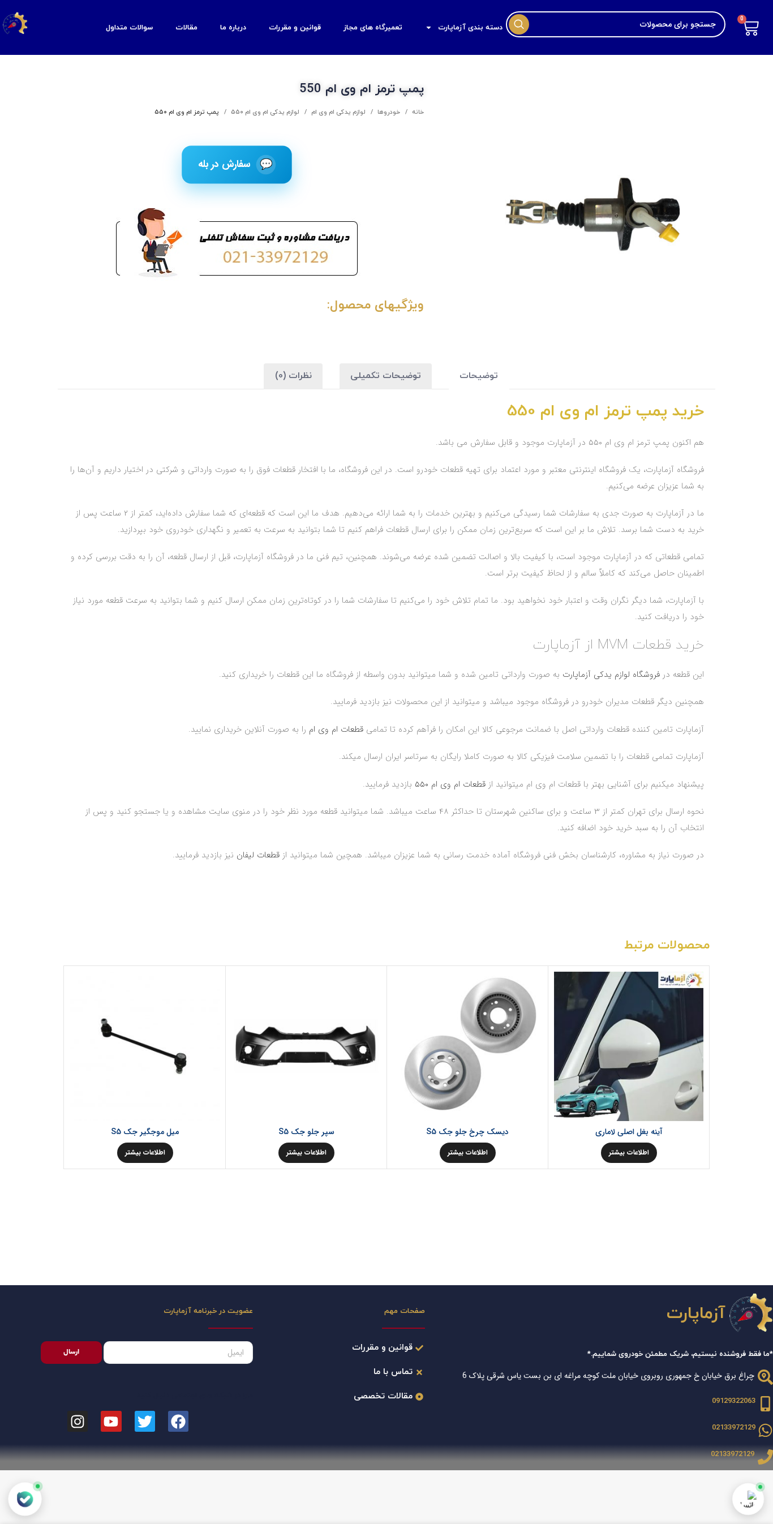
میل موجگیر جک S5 (145, 1132)
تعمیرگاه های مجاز (372, 28)
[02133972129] (765, 1430)
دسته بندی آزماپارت (470, 28)
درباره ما (233, 28)
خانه (417, 112)
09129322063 (733, 1401)
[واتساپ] (748, 1499)
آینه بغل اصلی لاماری (629, 1132)
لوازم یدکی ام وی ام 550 (264, 112)
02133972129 (733, 1428)
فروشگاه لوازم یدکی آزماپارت (611, 674)
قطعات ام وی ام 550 (450, 784)
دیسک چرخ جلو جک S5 (467, 1132)
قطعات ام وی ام (337, 729)
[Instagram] (77, 1421)
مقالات (186, 28)
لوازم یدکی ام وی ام (338, 112)
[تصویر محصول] (306, 1046)
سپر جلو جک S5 (306, 1132)
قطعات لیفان (258, 855)
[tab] (479, 376)
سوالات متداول (129, 28)
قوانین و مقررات (295, 28)
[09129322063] (765, 1403)
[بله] (25, 1499)
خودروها (388, 112)
